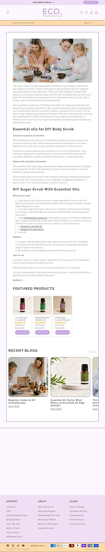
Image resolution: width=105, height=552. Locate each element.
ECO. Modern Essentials (21, 549)
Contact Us (11, 507)
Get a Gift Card (13, 524)
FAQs (8, 511)
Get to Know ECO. (46, 507)
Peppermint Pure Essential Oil (42, 319)
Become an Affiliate (47, 520)
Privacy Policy (12, 532)
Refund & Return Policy (16, 515)
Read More (14, 406)
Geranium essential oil (31, 226)
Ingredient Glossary (78, 511)
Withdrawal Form (14, 537)
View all (93, 351)
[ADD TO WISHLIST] (29, 298)
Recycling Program (46, 511)
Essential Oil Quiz (77, 524)
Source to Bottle (77, 507)
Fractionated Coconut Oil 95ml (62, 319)
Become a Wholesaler (48, 524)
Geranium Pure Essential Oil (21, 319)
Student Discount (46, 528)
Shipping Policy (13, 520)
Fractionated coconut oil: (36, 218)
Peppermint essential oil (32, 229)
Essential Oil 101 (77, 520)
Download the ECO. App (49, 515)
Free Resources (76, 515)
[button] (7, 12)
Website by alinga (92, 549)
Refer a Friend (12, 528)
